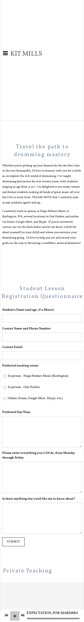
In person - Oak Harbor (24, 387)
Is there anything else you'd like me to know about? (38, 499)
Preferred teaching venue (20, 366)
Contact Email (12, 347)
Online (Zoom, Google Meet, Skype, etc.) (35, 398)
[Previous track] (6, 615)
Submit (13, 542)
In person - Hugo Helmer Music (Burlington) (38, 376)
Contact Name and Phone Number (26, 329)
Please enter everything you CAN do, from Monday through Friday (38, 455)
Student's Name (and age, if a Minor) (28, 310)
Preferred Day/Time (16, 412)
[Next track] (23, 615)
